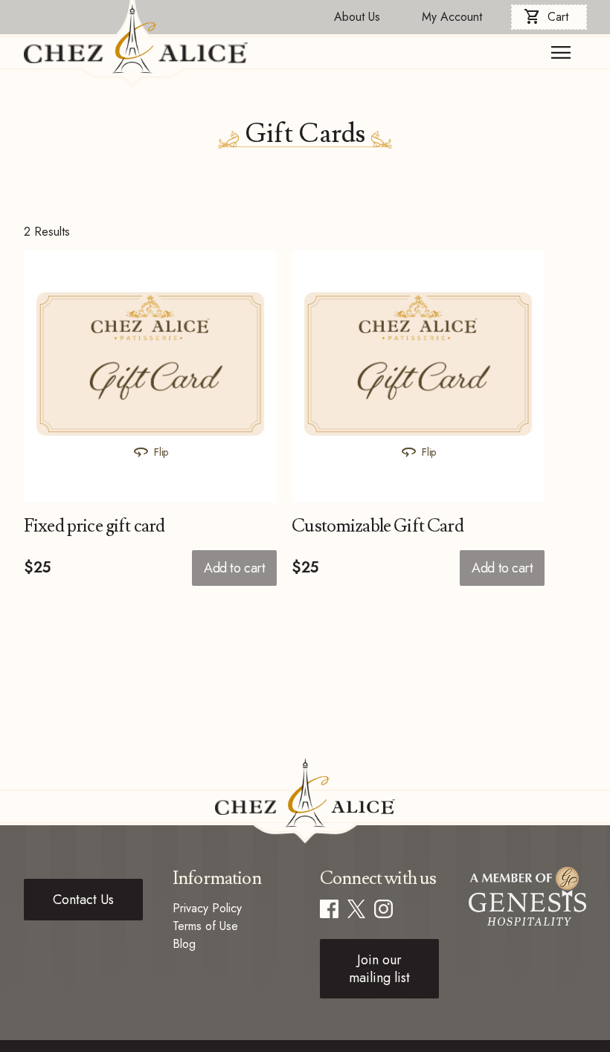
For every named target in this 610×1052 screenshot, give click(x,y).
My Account (452, 16)
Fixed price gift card (94, 526)
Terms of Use (205, 926)
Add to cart (234, 568)
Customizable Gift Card (377, 526)
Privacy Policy (207, 908)
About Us (357, 16)
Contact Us (83, 899)
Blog (184, 943)
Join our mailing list (379, 968)
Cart (546, 17)
